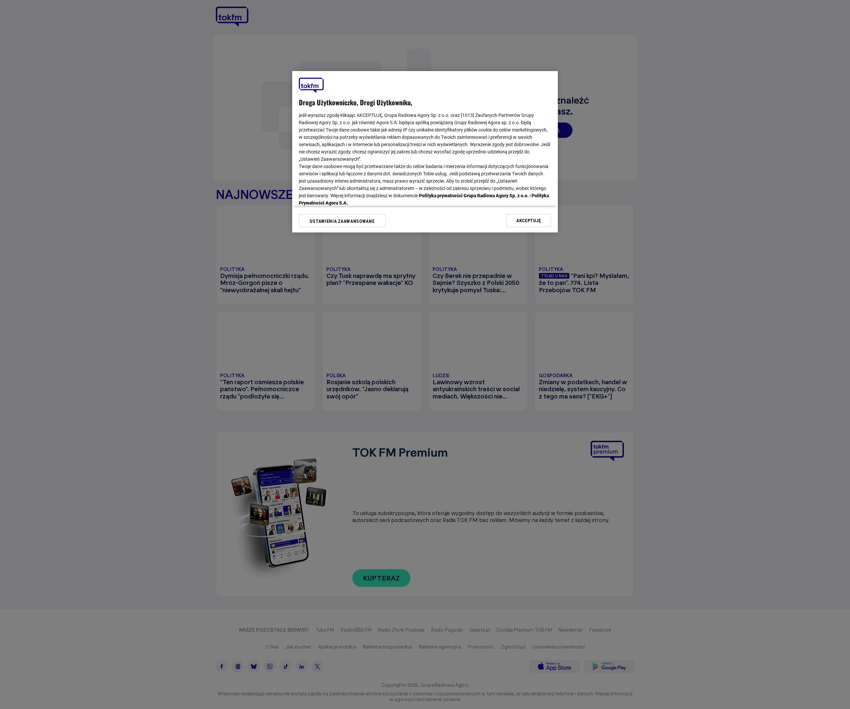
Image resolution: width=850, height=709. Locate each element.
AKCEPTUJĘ (528, 220)
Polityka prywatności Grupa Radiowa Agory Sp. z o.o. (474, 195)
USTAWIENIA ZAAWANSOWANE (342, 221)
